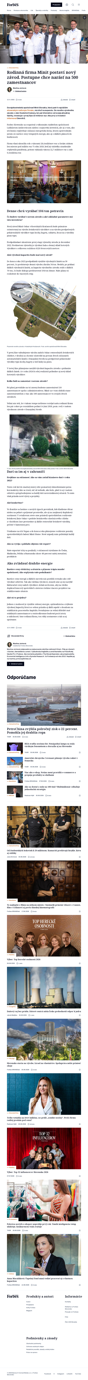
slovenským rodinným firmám (20, 110)
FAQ (66, 1317)
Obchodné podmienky (33, 1343)
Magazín (29, 1310)
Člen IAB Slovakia (71, 1322)
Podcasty (54, 10)
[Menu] (79, 5)
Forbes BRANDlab (31, 781)
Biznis (9, 10)
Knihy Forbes (30, 1307)
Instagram (60, 1374)
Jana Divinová (12, 857)
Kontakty (68, 1302)
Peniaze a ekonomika (21, 10)
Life (32, 10)
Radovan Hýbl (29, 795)
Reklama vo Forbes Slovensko (71, 1308)
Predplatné (56, 5)
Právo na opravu (31, 1352)
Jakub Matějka (12, 1015)
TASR (9, 737)
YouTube (78, 1374)
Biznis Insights (64, 10)
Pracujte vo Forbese (71, 1312)
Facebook (47, 1374)
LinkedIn (69, 1374)
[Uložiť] (80, 752)
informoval (12, 118)
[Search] (73, 5)
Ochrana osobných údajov (35, 1346)
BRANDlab (75, 10)
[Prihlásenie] (67, 5)
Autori (28, 1302)
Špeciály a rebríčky (42, 10)
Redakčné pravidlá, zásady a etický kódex (40, 1349)
